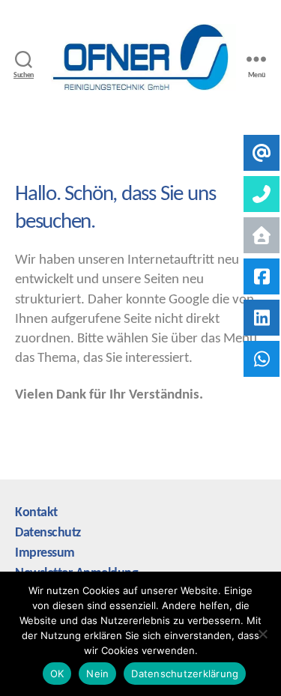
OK (57, 674)
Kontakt (36, 513)
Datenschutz (48, 533)
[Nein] (262, 633)
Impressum (45, 553)
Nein (97, 674)
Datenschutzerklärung (184, 674)
